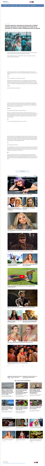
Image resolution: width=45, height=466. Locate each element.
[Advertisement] (22, 14)
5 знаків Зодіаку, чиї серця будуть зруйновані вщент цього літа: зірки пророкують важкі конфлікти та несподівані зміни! (36, 391)
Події (24, 5)
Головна (5, 5)
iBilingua (5, 1)
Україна (12, 5)
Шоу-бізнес (33, 5)
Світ (9, 5)
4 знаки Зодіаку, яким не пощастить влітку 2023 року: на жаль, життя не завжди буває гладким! (7, 408)
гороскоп (17, 30)
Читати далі (22, 171)
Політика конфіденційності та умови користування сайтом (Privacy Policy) (14, 463)
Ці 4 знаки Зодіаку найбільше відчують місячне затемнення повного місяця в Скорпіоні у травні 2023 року (22, 408)
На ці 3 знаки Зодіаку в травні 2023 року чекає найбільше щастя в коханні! (36, 407)
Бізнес (17, 5)
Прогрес (28, 5)
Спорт (20, 5)
